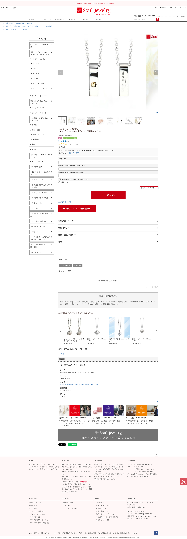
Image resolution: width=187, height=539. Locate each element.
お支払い (32, 460)
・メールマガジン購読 (69, 508)
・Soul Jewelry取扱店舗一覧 (39, 523)
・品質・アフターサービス (104, 514)
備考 (60, 242)
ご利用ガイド (172, 7)
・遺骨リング (33, 505)
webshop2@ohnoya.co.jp (143, 464)
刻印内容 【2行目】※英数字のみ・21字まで (71, 172)
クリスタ (36, 73)
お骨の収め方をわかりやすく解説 (40, 186)
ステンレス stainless (40, 83)
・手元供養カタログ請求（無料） (106, 517)
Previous (60, 72)
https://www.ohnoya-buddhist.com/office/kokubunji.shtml (80, 384)
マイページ (60, 19)
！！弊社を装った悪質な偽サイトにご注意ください (40, 238)
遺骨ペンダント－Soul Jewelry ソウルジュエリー (20, 23)
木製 (33, 144)
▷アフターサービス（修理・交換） (39, 246)
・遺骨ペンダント (35, 503)
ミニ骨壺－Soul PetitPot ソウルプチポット (40, 119)
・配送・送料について (102, 505)
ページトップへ (156, 454)
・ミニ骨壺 (33, 508)
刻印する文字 (62, 159)
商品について (64, 228)
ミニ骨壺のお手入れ (38, 221)
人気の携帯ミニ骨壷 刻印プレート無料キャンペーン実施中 (93, 3)
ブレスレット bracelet (40, 96)
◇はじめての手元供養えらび (40, 46)
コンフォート (37, 63)
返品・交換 (98, 460)
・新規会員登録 (67, 503)
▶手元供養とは (36, 167)
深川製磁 (36, 139)
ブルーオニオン (38, 134)
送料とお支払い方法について (78, 476)
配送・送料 (65, 460)
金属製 (34, 149)
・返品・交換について (102, 511)
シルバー (25, 29)
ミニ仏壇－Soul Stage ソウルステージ (40, 156)
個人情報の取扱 (90, 533)
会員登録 (163, 7)
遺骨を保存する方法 (38, 192)
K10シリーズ (37, 78)
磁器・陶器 (36, 130)
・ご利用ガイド (100, 503)
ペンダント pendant (39, 59)
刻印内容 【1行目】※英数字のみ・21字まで (71, 165)
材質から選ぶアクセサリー (13, 29)
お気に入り (47, 19)
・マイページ (66, 505)
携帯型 (34, 125)
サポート (98, 499)
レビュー (85, 19)
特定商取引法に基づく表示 (72, 533)
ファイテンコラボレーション (42, 89)
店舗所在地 (131, 499)
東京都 (61, 354)
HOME (33, 19)
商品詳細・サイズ (66, 221)
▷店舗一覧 (34, 232)
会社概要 (33, 533)
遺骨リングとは (36, 179)
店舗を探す (99, 19)
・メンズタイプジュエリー (38, 514)
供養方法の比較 (36, 203)
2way (34, 68)
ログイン (156, 7)
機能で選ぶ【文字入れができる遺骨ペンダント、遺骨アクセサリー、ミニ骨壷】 (29, 26)
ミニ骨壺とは (36, 208)
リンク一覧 (56, 533)
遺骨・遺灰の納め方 (67, 235)
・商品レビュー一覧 (101, 520)
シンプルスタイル (38, 108)
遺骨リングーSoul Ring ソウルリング (39, 102)
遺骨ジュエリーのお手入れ (40, 215)
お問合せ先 (131, 460)
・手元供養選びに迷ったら (38, 520)
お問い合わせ (182, 7)
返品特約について (64, 202)
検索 (157, 19)
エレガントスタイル (39, 113)
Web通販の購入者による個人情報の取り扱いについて (117, 533)
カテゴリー (33, 499)
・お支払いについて (101, 508)
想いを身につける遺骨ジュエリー (40, 173)
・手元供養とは (34, 517)
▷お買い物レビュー (37, 226)
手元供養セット (37, 161)
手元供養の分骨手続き (39, 198)
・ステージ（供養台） (37, 511)
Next (156, 72)
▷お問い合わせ (36, 252)
